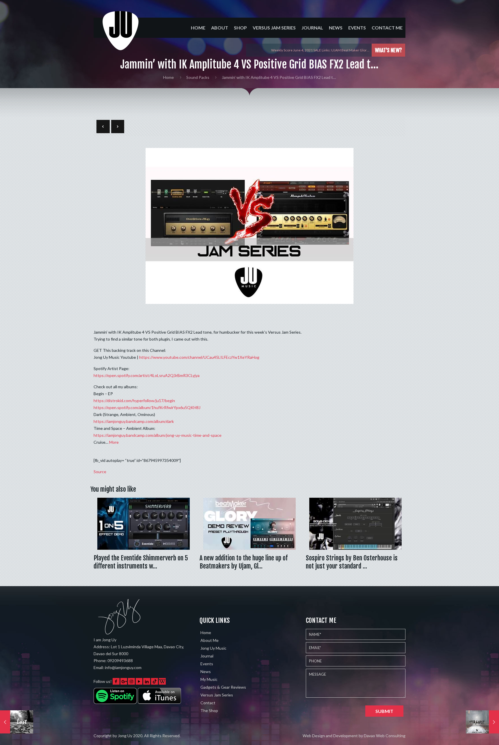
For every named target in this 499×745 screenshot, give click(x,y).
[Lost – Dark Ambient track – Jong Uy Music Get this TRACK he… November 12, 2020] (16, 721)
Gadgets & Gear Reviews (223, 687)
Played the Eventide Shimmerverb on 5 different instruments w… (141, 562)
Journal (206, 655)
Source (100, 471)
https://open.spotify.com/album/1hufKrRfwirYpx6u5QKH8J (147, 407)
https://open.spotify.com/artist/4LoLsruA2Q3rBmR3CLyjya (147, 375)
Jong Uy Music (213, 648)
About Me (209, 640)
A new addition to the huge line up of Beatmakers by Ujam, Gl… (244, 562)
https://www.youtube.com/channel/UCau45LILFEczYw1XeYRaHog (199, 357)
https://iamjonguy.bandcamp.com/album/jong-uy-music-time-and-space (157, 435)
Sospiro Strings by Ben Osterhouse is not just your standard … (352, 562)
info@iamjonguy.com (123, 667)
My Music (208, 679)
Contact (207, 702)
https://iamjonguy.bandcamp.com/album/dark (134, 421)
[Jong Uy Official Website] (121, 36)
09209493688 (120, 660)
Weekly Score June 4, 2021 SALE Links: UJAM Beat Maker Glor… (320, 50)
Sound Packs (197, 77)
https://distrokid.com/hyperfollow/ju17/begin (134, 400)
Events (206, 663)
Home (168, 77)
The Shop (209, 710)
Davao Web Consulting (384, 735)
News (205, 671)
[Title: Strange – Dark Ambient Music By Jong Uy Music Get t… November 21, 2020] (482, 721)
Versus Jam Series (216, 694)
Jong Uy (125, 735)
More (114, 442)
